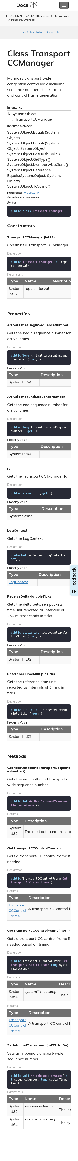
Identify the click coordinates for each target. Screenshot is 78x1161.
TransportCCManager (23, 20)
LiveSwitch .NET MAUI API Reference (27, 16)
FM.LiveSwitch (62, 16)
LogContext (18, 582)
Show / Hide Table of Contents (39, 32)
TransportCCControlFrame (17, 911)
